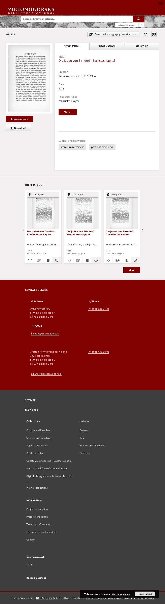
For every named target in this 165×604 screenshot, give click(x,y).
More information (121, 594)
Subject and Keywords (92, 445)
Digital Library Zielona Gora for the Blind (49, 476)
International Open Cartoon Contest (46, 468)
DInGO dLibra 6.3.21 (48, 598)
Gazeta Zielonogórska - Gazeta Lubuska (49, 460)
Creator (84, 430)
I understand (145, 594)
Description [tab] (71, 46)
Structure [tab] (142, 46)
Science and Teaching (38, 438)
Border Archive (35, 453)
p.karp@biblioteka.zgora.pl (46, 373)
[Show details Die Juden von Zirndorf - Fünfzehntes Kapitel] (56, 260)
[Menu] (160, 3)
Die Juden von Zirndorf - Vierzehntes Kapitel (80, 233)
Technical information (38, 524)
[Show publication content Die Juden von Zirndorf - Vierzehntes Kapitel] (87, 260)
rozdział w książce (69, 101)
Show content (19, 119)
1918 (61, 88)
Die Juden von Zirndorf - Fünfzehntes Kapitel (41, 233)
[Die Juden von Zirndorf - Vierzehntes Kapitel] (82, 210)
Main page (31, 409)
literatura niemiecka (72, 147)
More (132, 270)
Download (19, 128)
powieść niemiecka (102, 147)
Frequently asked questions (42, 532)
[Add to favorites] (145, 34)
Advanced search (127, 25)
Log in (29, 564)
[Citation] (154, 34)
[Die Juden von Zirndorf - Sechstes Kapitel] (29, 78)
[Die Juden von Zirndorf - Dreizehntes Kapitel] (122, 210)
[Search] (138, 18)
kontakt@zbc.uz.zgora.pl (45, 333)
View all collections (37, 487)
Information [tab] (106, 46)
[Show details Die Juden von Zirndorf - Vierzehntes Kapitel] (95, 260)
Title (82, 438)
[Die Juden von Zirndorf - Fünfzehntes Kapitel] (43, 210)
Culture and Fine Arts (38, 430)
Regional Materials (37, 445)
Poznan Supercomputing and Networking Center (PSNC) (120, 598)
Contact (30, 539)
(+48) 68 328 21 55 (98, 308)
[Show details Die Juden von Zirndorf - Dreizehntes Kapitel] (134, 260)
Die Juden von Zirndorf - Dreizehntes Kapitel (120, 233)
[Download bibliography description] (38, 260)
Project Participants (37, 516)
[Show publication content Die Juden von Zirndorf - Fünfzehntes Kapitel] (47, 260)
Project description (37, 509)
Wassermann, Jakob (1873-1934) (77, 76)
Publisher (85, 453)
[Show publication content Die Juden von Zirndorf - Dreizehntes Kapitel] (126, 260)
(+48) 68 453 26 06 (98, 351)
